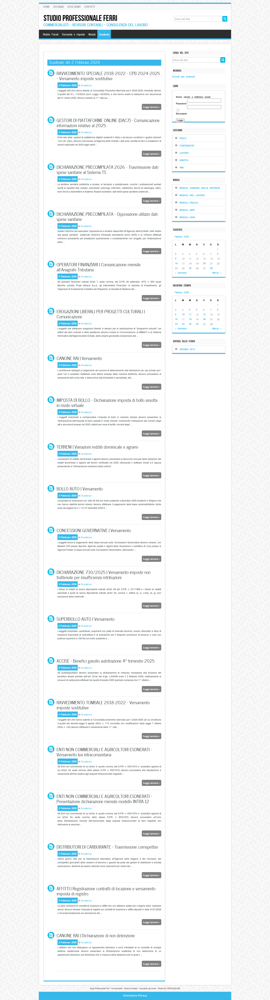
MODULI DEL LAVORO (192, 195)
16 (176, 263)
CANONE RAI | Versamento (79, 358)
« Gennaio (180, 272)
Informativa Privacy (135, 995)
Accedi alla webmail (183, 76)
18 (190, 319)
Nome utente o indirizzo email (193, 97)
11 (190, 314)
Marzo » (217, 272)
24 (183, 324)
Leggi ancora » (151, 107)
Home (46, 6)
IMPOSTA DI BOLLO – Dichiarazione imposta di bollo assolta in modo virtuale (107, 402)
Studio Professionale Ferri (80, 18)
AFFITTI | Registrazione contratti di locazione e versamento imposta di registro (106, 891)
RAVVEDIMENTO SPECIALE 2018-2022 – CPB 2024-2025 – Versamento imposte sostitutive (108, 75)
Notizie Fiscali (50, 34)
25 (190, 268)
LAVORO (184, 152)
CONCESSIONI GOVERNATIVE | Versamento (94, 530)
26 (197, 324)
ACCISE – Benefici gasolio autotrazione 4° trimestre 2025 (105, 660)
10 (183, 314)
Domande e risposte (73, 34)
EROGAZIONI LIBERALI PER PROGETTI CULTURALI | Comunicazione (101, 313)
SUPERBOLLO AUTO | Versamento (85, 618)
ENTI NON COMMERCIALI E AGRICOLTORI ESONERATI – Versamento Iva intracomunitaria (104, 751)
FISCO (183, 138)
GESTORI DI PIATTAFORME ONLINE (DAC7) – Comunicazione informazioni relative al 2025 (108, 122)
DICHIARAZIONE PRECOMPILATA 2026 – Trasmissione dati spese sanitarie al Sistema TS (107, 169)
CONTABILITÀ (187, 145)
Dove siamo (74, 6)
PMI (181, 167)
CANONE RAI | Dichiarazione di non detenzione (96, 935)
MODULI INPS (187, 210)
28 (211, 268)
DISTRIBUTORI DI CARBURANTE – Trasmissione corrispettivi (107, 846)
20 (204, 263)
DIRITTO (184, 160)
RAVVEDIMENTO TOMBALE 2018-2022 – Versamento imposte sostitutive (103, 704)
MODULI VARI (187, 217)
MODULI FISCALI (189, 202)
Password (181, 103)
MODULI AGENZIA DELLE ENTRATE (200, 188)
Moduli (92, 34)
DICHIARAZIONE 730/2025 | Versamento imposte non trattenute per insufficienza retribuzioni (103, 574)
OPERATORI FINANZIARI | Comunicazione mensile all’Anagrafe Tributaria (99, 266)
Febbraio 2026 (182, 236)
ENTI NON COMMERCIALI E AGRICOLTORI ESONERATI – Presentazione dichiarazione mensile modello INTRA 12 (104, 798)
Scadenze (104, 34)
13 (204, 314)
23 (176, 324)
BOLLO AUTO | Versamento (80, 488)
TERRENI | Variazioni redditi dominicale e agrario (97, 446)
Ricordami (181, 113)
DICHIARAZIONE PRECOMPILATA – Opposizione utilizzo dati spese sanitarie (107, 216)
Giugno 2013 (187, 349)
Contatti (89, 6)
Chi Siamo (58, 6)
